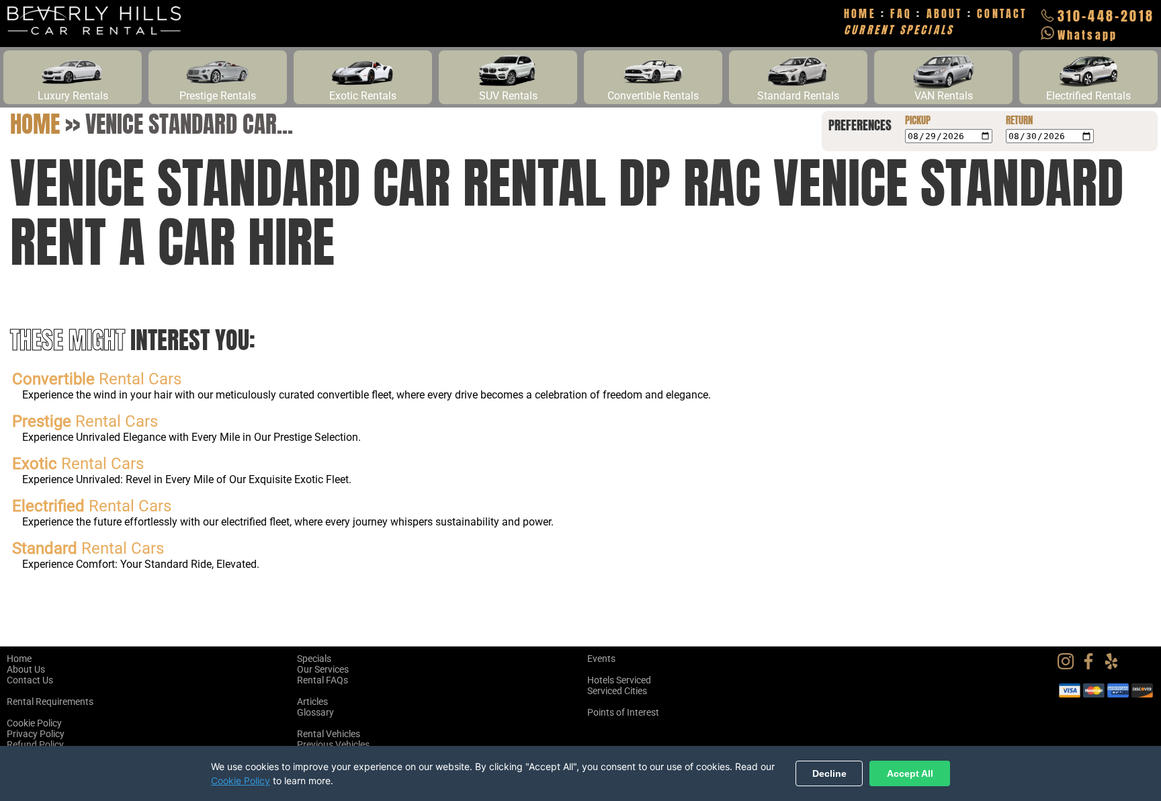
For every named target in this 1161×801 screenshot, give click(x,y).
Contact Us (30, 680)
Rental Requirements (50, 701)
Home (35, 123)
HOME (860, 13)
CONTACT (1002, 13)
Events (601, 658)
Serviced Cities (617, 690)
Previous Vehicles (333, 744)
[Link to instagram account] (1069, 666)
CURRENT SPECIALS (898, 30)
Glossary (315, 712)
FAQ (901, 13)
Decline (829, 773)
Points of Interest (623, 712)
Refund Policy (35, 744)
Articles (312, 701)
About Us (26, 669)
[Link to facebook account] (1091, 666)
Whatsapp (1088, 35)
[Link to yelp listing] (1114, 666)
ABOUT (945, 13)
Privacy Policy (35, 733)
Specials (314, 658)
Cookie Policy (34, 723)
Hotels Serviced (619, 680)
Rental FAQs (322, 680)
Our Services (323, 669)
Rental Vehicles (328, 733)
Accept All (910, 773)
